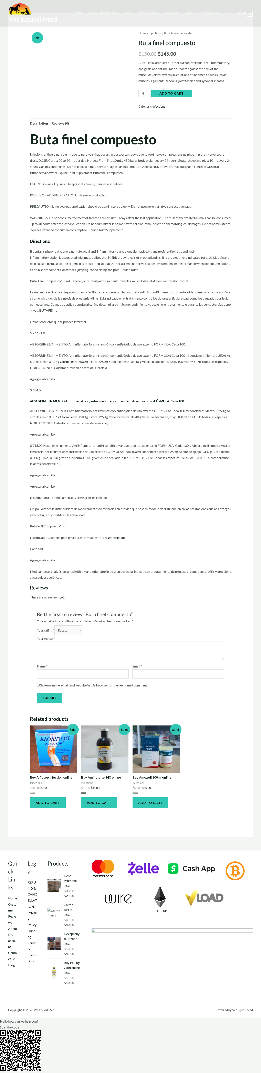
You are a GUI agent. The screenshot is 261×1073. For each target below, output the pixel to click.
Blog (11, 965)
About (190, 13)
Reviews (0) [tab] (60, 123)
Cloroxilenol (69, 361)
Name (42, 666)
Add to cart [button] (48, 802)
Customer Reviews (103, 13)
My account (12, 940)
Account (171, 13)
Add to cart (171, 93)
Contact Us (148, 13)
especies (173, 458)
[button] (130, 1021)
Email (137, 666)
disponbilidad (114, 537)
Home (77, 13)
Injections (155, 33)
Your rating (45, 630)
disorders (71, 263)
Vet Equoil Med (32, 19)
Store (128, 13)
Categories (210, 13)
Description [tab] (39, 123)
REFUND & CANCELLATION (32, 894)
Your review (46, 638)
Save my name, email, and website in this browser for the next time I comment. (94, 685)
